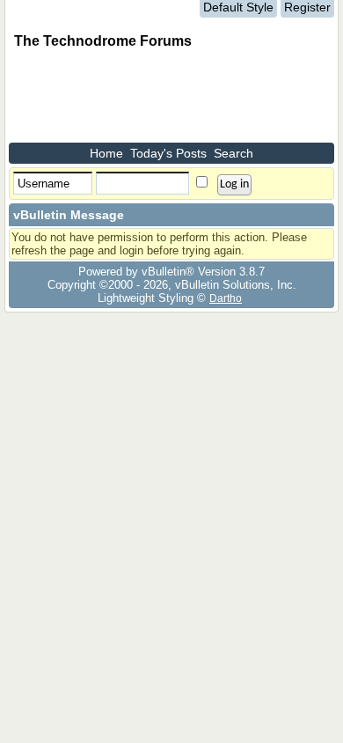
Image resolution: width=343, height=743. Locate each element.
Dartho (225, 298)
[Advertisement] (149, 99)
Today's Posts (168, 153)
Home (106, 153)
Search (233, 153)
